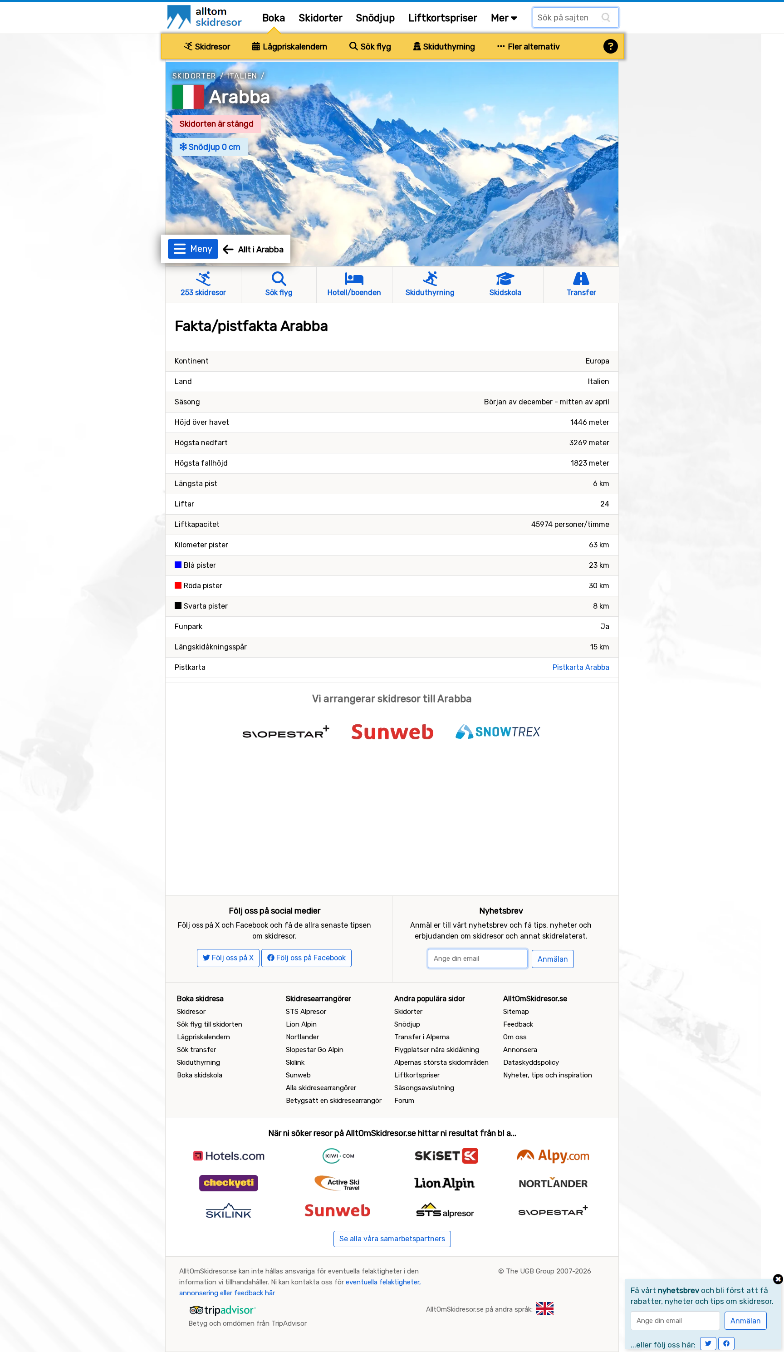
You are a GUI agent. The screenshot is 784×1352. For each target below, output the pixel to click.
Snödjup (375, 18)
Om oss (515, 1037)
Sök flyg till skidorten (209, 1024)
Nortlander (302, 1037)
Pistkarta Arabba (581, 667)
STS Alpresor (306, 1012)
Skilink (295, 1062)
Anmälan (553, 959)
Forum (404, 1100)
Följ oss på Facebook (310, 958)
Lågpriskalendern (294, 47)
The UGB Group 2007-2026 (548, 1271)
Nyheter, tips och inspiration (547, 1075)
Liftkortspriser (442, 18)
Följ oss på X (232, 958)
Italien (242, 76)
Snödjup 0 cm (213, 147)
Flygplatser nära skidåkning (436, 1050)
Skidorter (321, 18)
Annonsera (520, 1050)
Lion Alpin (301, 1024)
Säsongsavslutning (424, 1088)
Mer (501, 18)
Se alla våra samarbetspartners (392, 1238)
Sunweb (298, 1075)
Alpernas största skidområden (441, 1062)
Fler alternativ (533, 47)
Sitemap (516, 1012)
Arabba (239, 97)
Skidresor (211, 47)
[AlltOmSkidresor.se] (205, 16)
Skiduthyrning (448, 47)
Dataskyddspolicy (531, 1062)
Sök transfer (196, 1050)
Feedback (518, 1024)
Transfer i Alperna (422, 1037)
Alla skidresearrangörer (321, 1088)
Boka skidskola (199, 1075)
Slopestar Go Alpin (314, 1050)
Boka (273, 18)
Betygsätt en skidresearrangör (334, 1100)
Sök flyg (375, 47)
